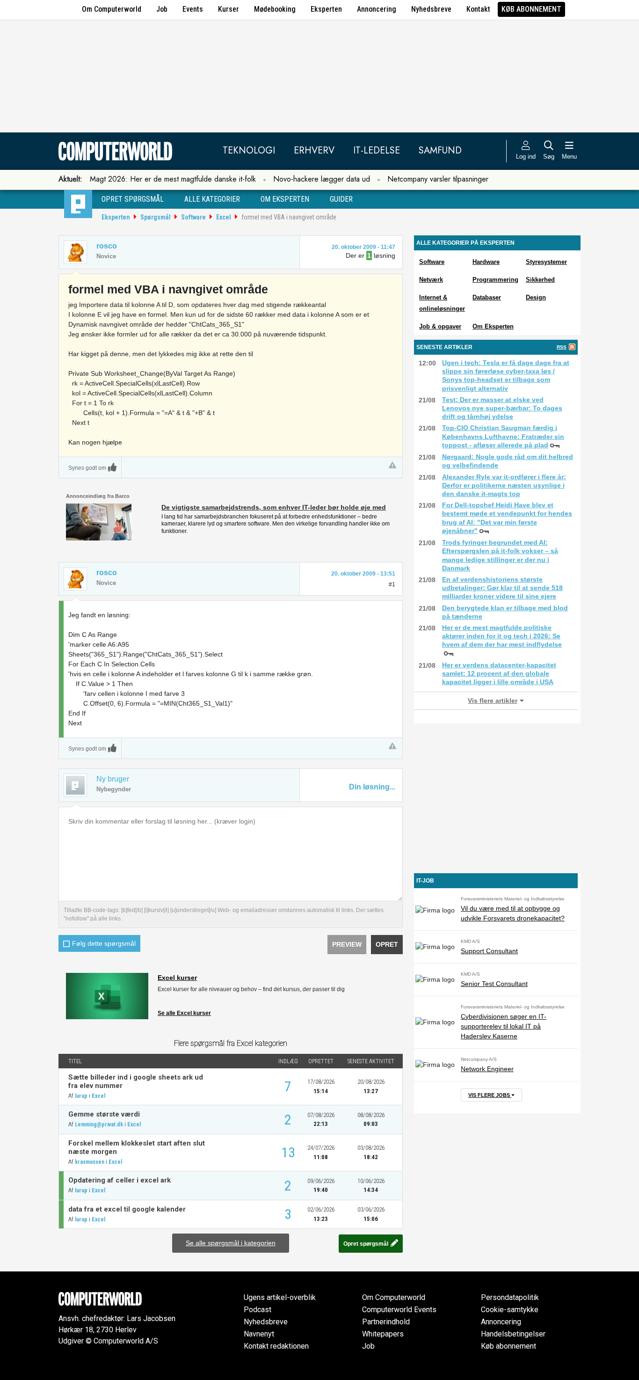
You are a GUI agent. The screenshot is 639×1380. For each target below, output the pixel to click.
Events (192, 9)
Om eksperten (285, 199)
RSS (561, 347)
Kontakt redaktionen (276, 1346)
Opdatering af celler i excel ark (119, 1180)
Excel (223, 217)
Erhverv (314, 150)
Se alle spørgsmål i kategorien (231, 1243)
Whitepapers (383, 1333)
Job (161, 9)
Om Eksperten (493, 326)
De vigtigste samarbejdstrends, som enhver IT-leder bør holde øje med (273, 507)
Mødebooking (275, 9)
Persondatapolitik (510, 1297)
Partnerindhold (386, 1321)
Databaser (486, 297)
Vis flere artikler (492, 700)
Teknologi (249, 150)
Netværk (431, 279)
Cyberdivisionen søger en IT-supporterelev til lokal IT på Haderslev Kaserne (503, 1026)
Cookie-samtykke (509, 1309)
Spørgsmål (155, 217)
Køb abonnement (531, 9)
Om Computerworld (111, 9)
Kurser (228, 9)
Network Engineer (487, 1069)
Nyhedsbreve (431, 9)
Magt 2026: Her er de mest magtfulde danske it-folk (173, 179)
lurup (81, 1096)
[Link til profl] (75, 579)
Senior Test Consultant (494, 983)
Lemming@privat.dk (99, 1124)
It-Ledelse (376, 150)
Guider (341, 199)
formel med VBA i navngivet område (288, 217)
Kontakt (478, 9)
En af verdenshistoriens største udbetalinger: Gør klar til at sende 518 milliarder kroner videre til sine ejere (502, 588)
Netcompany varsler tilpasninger (437, 179)
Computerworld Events (399, 1309)
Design (536, 297)
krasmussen (89, 1162)
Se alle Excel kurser (184, 1013)
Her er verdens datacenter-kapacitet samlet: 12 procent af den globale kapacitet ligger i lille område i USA (499, 673)
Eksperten (326, 9)
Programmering (495, 279)
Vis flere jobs (489, 1095)
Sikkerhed (540, 279)
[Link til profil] (75, 252)
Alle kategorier (212, 199)
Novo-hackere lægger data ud (321, 179)
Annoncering (376, 9)
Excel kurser (177, 977)
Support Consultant (489, 951)
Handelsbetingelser (513, 1333)
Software (193, 217)
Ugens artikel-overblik (280, 1297)
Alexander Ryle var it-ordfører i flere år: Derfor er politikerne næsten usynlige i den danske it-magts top (504, 485)
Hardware (486, 261)
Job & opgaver (440, 326)
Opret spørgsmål (133, 199)
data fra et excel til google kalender (127, 1209)
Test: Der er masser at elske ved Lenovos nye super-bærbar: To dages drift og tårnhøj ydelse (502, 408)
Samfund (440, 150)
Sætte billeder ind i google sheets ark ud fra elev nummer (135, 1081)
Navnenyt (259, 1333)
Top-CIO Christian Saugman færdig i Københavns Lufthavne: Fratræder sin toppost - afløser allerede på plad (503, 436)
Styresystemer (546, 261)
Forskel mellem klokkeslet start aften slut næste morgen (136, 1147)
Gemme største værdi (104, 1114)
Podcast (257, 1309)
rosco (106, 246)
